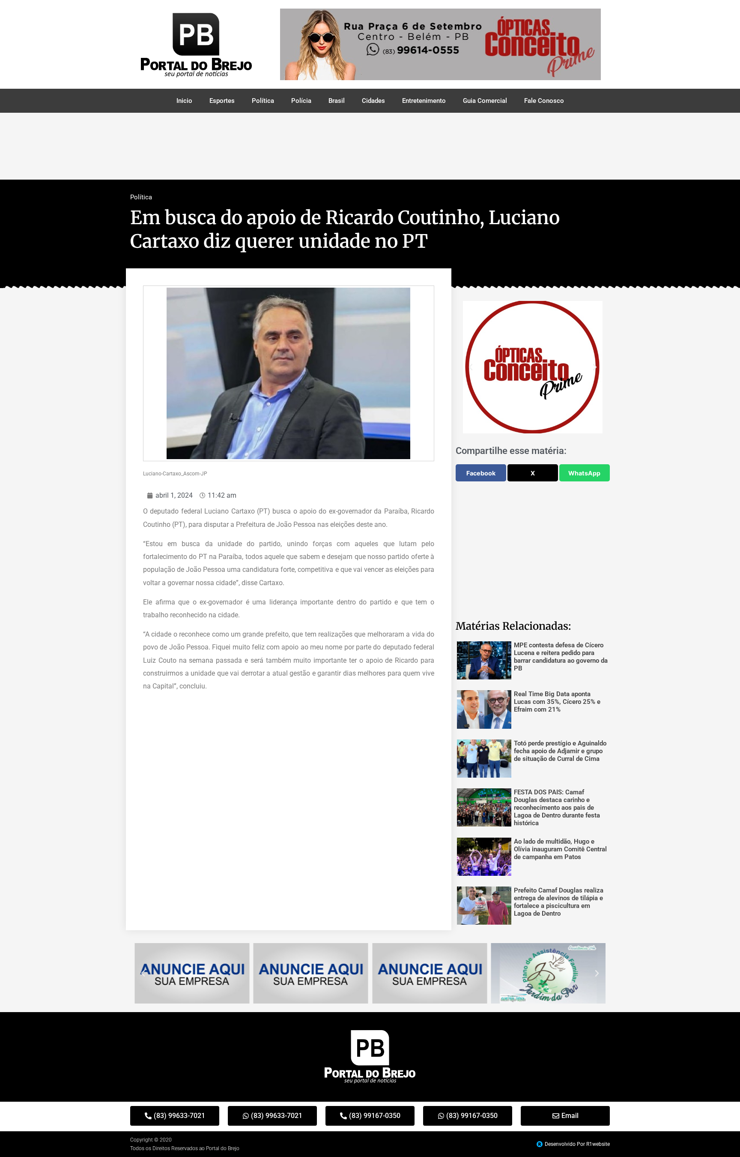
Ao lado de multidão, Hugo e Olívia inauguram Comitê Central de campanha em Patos (560, 849)
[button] (470, 367)
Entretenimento (424, 101)
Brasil (336, 101)
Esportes (222, 101)
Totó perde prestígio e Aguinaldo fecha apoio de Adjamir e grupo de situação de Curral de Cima (560, 751)
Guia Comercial (485, 101)
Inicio (184, 101)
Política (263, 101)
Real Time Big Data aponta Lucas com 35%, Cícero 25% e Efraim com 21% (557, 701)
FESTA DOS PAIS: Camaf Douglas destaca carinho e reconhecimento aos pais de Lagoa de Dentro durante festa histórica (557, 807)
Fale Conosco (544, 101)
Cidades (373, 101)
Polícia (301, 101)
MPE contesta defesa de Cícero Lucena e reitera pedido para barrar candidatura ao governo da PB (561, 656)
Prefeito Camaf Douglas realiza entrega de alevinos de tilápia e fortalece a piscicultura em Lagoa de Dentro (558, 902)
